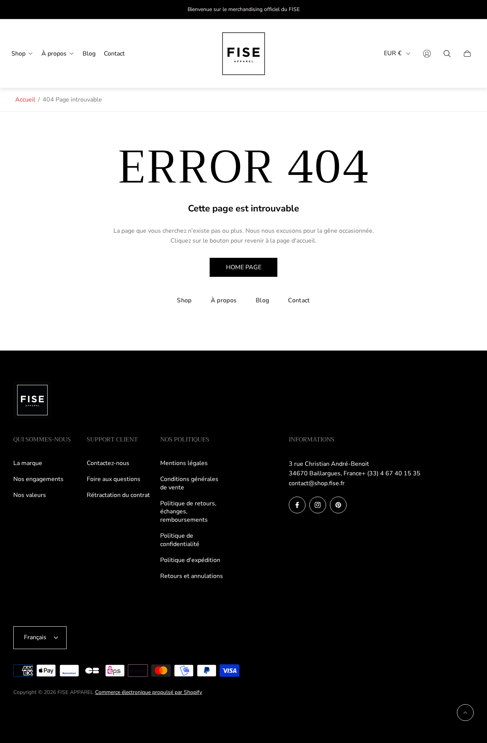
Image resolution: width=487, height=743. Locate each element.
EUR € (393, 53)
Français (35, 637)
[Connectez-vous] (427, 53)
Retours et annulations (191, 576)
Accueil (25, 99)
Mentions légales (184, 463)
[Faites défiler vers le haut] (465, 712)
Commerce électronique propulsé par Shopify (148, 692)
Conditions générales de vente (189, 483)
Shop (184, 300)
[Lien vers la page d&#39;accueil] (32, 401)
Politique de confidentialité (179, 540)
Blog (262, 300)
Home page (243, 267)
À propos (224, 300)
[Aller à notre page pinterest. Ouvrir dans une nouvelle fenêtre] (338, 505)
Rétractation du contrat (118, 495)
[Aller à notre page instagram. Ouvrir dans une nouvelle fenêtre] (317, 505)
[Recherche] (447, 53)
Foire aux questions (113, 479)
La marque (27, 463)
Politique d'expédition (190, 560)
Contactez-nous (108, 463)
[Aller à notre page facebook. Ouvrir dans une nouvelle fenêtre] (297, 505)
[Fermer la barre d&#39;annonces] (468, 9)
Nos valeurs (29, 495)
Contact (299, 300)
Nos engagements (38, 479)
